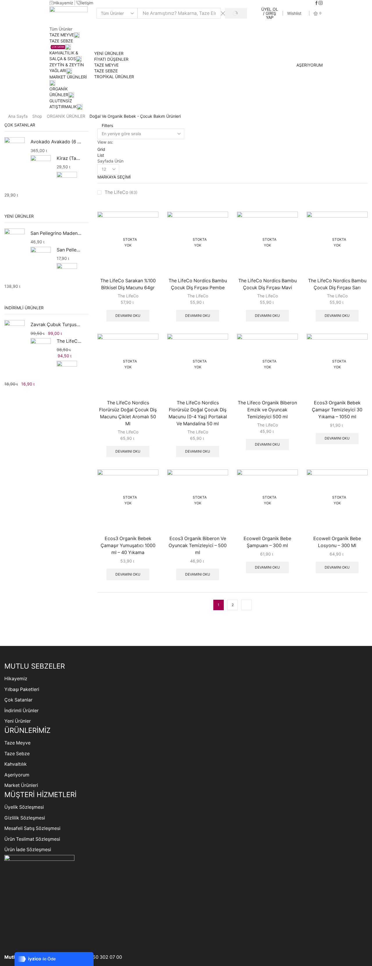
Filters (107, 125)
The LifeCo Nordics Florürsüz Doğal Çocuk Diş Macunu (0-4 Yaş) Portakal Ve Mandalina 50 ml (198, 413)
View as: (105, 142)
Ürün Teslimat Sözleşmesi (32, 839)
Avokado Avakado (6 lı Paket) (56, 141)
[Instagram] (321, 3)
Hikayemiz (15, 678)
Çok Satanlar (18, 700)
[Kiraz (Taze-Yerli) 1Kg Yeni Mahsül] (41, 165)
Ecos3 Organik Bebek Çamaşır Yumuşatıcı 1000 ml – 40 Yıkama (128, 545)
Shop (37, 116)
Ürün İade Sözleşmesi (27, 849)
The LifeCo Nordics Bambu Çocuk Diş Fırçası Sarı (337, 284)
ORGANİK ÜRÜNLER (66, 116)
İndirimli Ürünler (21, 710)
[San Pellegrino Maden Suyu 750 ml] (41, 257)
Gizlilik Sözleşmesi (24, 818)
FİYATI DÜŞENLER (111, 59)
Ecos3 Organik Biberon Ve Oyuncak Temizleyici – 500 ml (198, 545)
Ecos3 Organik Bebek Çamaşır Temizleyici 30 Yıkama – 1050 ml (337, 409)
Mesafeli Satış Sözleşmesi (32, 828)
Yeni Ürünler (17, 721)
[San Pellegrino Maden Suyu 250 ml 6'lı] (14, 239)
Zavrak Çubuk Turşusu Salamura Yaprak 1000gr (56, 324)
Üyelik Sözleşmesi (24, 807)
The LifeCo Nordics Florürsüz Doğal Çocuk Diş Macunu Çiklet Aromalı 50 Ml (128, 413)
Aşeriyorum (16, 775)
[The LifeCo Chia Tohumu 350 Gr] (41, 348)
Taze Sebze (17, 753)
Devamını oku (127, 315)
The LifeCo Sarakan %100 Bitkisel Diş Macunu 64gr (128, 284)
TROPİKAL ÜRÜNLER (114, 76)
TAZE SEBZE (106, 70)
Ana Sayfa (18, 116)
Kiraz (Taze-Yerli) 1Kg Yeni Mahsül (69, 158)
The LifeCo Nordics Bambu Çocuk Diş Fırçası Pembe (198, 284)
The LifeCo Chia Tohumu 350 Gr (69, 341)
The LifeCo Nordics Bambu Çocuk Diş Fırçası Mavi (267, 284)
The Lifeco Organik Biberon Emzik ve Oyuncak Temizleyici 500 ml (267, 409)
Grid (101, 149)
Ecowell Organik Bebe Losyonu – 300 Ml (337, 542)
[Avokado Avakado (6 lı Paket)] (14, 148)
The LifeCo (121, 192)
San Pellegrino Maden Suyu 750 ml (69, 250)
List (100, 155)
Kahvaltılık (15, 764)
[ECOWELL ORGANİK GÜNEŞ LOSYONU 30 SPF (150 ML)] (67, 273)
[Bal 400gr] (67, 181)
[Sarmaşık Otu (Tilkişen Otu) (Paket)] (67, 370)
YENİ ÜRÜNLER (109, 53)
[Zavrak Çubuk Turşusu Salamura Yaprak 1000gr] (14, 331)
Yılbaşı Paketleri (21, 689)
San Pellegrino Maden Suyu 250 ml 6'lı (56, 233)
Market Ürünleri (21, 785)
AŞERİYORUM (309, 65)
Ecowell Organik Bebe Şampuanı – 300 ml (267, 542)
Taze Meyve (17, 743)
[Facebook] (316, 3)
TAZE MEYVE (61, 34)
